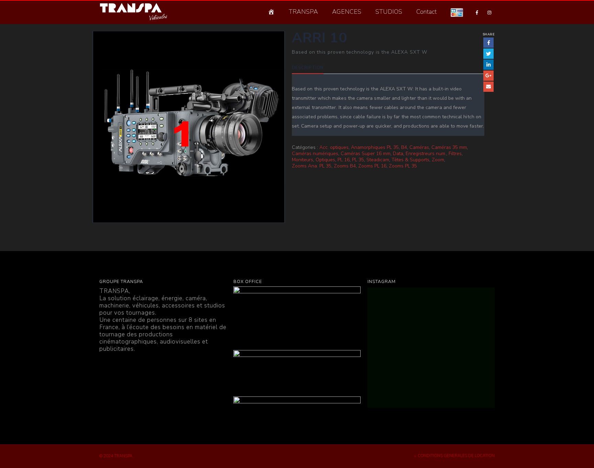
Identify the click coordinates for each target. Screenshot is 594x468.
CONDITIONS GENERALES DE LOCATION (456, 455)
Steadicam (377, 160)
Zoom (438, 160)
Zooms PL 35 (403, 166)
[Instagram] (489, 12)
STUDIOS (388, 12)
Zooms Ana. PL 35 (311, 166)
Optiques (325, 160)
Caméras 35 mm (449, 147)
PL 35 (358, 160)
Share (489, 34)
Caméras (419, 147)
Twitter (488, 53)
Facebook (488, 42)
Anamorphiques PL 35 (375, 147)
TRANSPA (303, 12)
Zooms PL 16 (372, 166)
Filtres (455, 154)
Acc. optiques (334, 147)
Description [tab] (307, 68)
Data (398, 154)
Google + (488, 75)
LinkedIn (488, 64)
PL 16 (344, 160)
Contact (426, 12)
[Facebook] (477, 12)
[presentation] (94, 127)
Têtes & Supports (410, 160)
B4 (404, 147)
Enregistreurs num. (426, 154)
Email (488, 86)
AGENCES (346, 12)
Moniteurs (302, 160)
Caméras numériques (315, 154)
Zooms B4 (345, 166)
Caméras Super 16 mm (365, 154)
